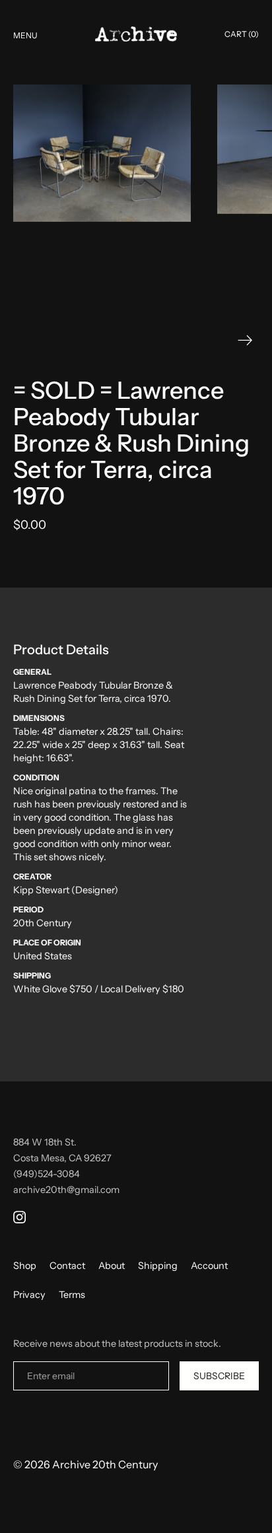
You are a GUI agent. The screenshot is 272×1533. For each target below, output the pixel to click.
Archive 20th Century (105, 1464)
